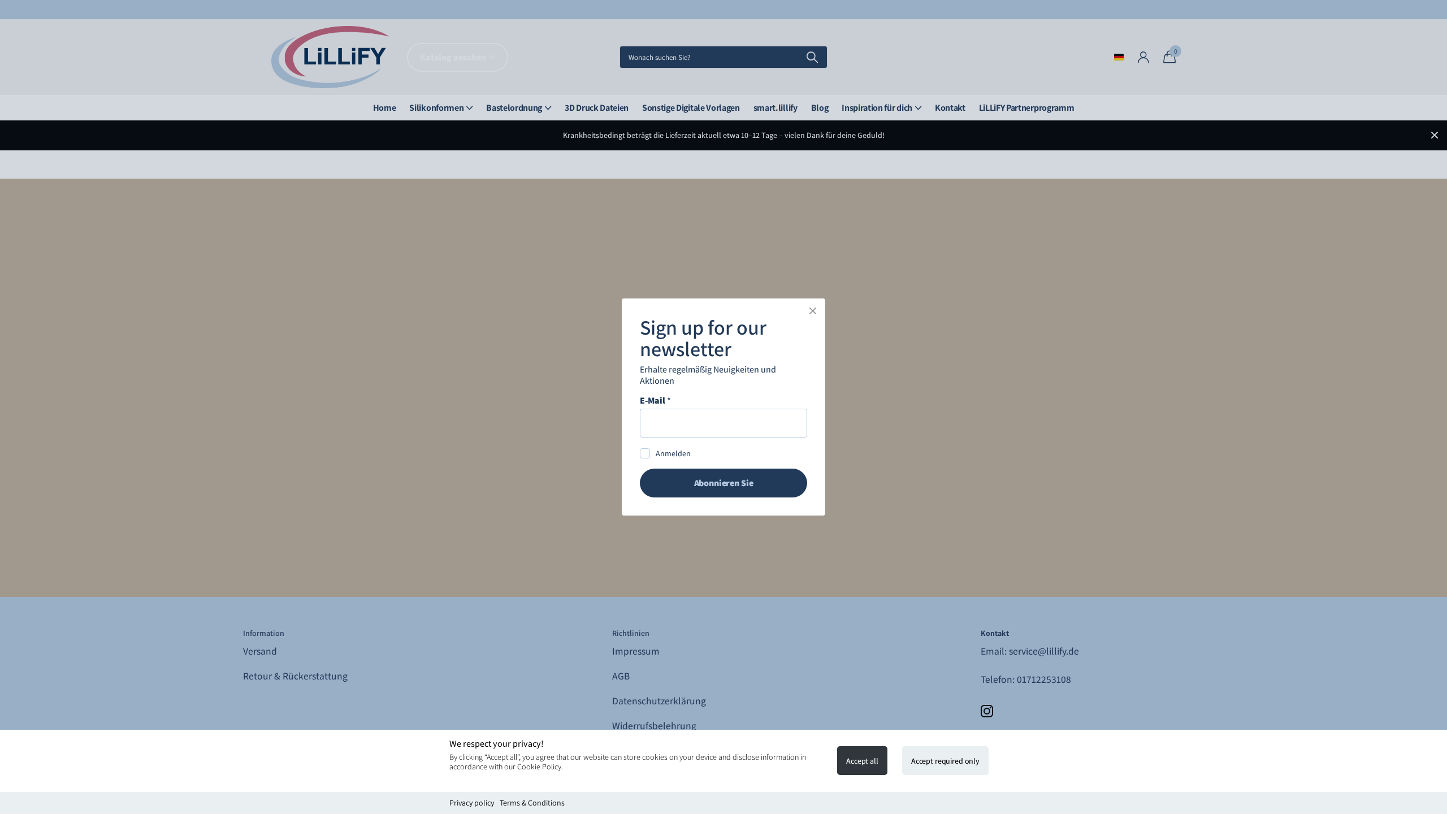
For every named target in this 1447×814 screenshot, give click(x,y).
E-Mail (655, 400)
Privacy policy (471, 803)
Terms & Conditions (532, 803)
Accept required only (945, 761)
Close (812, 310)
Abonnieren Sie (723, 483)
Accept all (862, 761)
